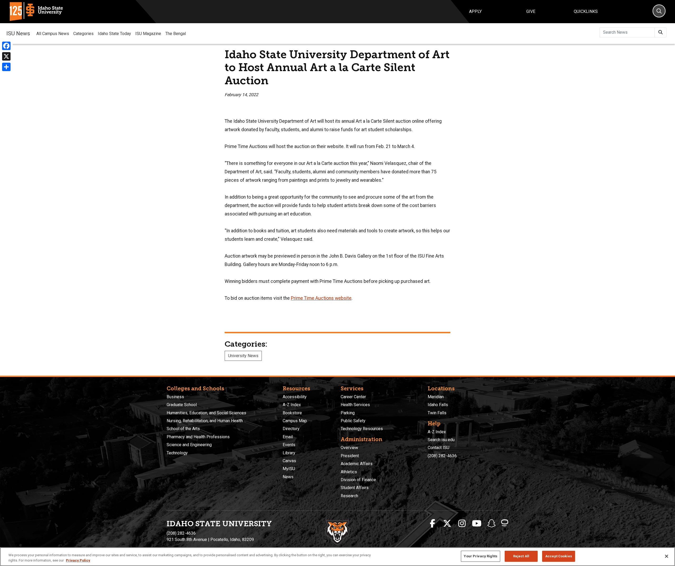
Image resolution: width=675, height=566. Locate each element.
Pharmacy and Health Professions (198, 436)
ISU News (18, 33)
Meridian (436, 396)
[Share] (6, 67)
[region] (337, 556)
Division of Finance (358, 479)
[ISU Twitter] (447, 524)
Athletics (349, 471)
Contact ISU (438, 447)
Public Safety (353, 420)
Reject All (521, 556)
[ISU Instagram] (462, 524)
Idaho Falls (438, 404)
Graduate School (182, 404)
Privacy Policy (78, 560)
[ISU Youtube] (476, 524)
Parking (348, 412)
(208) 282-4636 (442, 455)
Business (175, 396)
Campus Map (295, 420)
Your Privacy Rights (480, 556)
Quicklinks (586, 11)
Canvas (289, 460)
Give (530, 11)
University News (243, 355)
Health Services (355, 404)
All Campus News (52, 33)
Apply (475, 11)
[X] (6, 56)
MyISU (289, 468)
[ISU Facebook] (432, 524)
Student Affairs (355, 487)
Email (288, 436)
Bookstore (292, 412)
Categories (83, 33)
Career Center (353, 396)
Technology (177, 452)
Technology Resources (362, 428)
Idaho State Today (114, 33)
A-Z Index (292, 404)
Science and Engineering (189, 444)
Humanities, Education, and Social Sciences (206, 412)
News (288, 476)
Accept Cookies (558, 556)
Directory (291, 428)
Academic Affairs (357, 463)
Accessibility (295, 396)
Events (289, 444)
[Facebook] (6, 46)
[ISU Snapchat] (491, 524)
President (350, 455)
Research (349, 495)
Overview (349, 447)
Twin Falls (437, 412)
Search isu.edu (441, 439)
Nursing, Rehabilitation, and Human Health (205, 420)
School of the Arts (183, 428)
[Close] (666, 556)
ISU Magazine (148, 33)
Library (289, 452)
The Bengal (175, 33)
